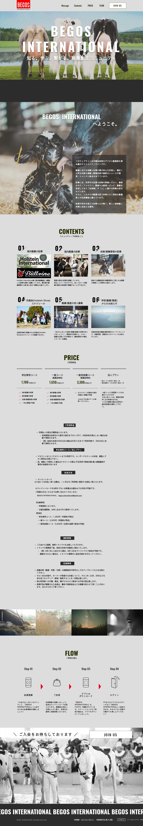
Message (65, 5)
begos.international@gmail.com (70, 495)
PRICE (90, 5)
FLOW (102, 5)
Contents (78, 5)
